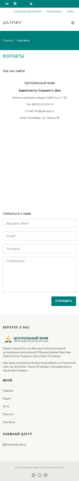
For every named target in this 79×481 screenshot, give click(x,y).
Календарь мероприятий (27, 11)
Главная (8, 40)
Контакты (9, 422)
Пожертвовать (54, 11)
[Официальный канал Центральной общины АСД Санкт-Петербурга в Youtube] (31, 4)
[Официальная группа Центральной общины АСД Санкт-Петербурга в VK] (7, 4)
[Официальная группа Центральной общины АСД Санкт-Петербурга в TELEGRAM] (15, 4)
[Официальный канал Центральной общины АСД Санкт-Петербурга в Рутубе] (23, 3)
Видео (7, 398)
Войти (70, 11)
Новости (8, 414)
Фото (6, 406)
